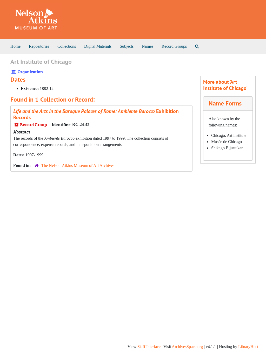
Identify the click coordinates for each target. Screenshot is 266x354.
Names (147, 46)
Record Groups (174, 46)
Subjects (127, 46)
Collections (66, 46)
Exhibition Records (96, 114)
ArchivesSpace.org (187, 346)
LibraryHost (248, 346)
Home (15, 46)
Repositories (39, 46)
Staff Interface (149, 346)
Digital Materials (97, 46)
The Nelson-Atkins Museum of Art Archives (77, 165)
